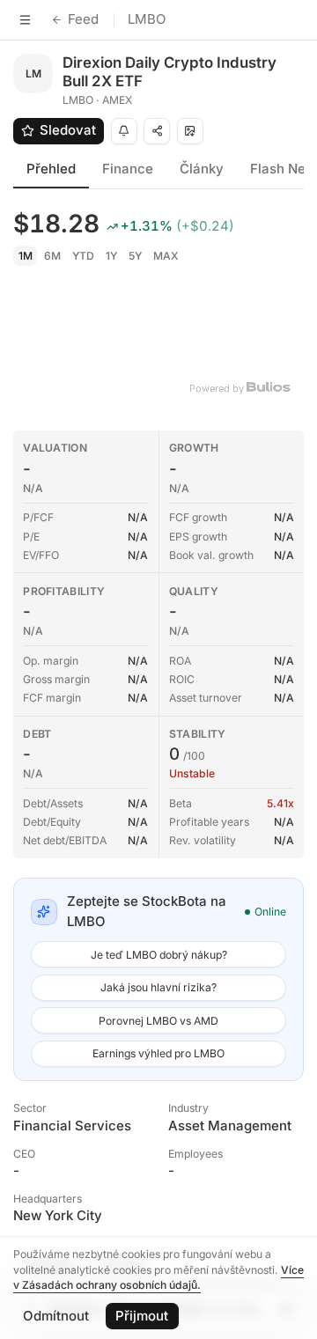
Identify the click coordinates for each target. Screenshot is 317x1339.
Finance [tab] (127, 168)
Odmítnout (56, 1315)
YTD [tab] (83, 255)
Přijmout (141, 1315)
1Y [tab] (111, 255)
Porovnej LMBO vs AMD (158, 1020)
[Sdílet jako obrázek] (190, 131)
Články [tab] (202, 168)
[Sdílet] (157, 131)
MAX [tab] (166, 255)
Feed (83, 19)
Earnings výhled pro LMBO (158, 1053)
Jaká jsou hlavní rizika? (158, 987)
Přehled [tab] (51, 168)
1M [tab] (25, 255)
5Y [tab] (135, 255)
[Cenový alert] (124, 131)
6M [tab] (52, 255)
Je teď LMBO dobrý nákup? (159, 954)
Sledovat (68, 129)
